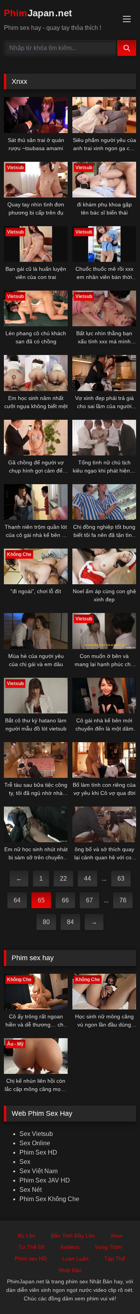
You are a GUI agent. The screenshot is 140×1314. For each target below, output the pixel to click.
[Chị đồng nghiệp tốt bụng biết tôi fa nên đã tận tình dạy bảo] (104, 502)
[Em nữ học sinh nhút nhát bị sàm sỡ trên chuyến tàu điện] (36, 824)
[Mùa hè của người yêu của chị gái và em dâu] (36, 631)
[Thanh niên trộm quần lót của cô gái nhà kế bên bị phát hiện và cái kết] (36, 502)
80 (46, 922)
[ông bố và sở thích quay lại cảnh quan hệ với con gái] (104, 824)
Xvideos (69, 1247)
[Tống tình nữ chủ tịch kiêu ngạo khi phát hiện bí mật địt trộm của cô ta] (104, 437)
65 (41, 900)
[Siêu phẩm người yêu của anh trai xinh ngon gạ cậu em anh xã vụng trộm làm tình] (104, 115)
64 (17, 900)
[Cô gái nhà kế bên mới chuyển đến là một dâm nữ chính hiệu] (104, 695)
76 (122, 900)
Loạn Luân (75, 1258)
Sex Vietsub (36, 1133)
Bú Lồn (26, 1236)
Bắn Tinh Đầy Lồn (73, 1236)
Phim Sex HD (38, 1152)
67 (89, 900)
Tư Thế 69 (31, 1247)
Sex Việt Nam (38, 1171)
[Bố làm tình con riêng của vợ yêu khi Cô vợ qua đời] (104, 760)
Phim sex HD (31, 1258)
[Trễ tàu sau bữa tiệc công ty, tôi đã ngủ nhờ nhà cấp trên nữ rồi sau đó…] (36, 760)
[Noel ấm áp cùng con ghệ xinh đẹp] (104, 566)
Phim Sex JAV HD (44, 1180)
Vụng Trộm (108, 1247)
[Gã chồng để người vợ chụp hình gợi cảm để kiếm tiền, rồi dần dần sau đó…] (36, 437)
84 (70, 922)
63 (120, 878)
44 (87, 878)
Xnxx (116, 1236)
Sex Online (34, 1143)
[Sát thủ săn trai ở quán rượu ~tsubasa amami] (36, 115)
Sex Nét (30, 1189)
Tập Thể (114, 1258)
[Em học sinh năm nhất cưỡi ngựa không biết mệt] (36, 373)
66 (65, 900)
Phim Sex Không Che (49, 1199)
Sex (24, 1161)
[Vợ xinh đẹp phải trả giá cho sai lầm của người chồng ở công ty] (104, 373)
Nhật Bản (70, 1270)
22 (63, 878)
